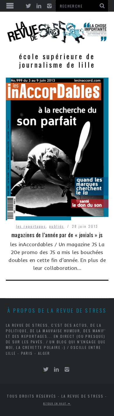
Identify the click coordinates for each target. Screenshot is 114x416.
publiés (56, 226)
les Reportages (31, 226)
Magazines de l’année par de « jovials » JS (57, 235)
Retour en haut (55, 403)
